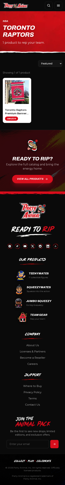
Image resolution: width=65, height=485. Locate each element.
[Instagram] (10, 246)
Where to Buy (32, 386)
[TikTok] (17, 246)
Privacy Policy (32, 392)
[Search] (49, 5)
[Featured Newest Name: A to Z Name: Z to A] (50, 63)
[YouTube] (25, 246)
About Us (32, 345)
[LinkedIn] (48, 246)
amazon (11, 119)
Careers (32, 364)
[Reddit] (40, 246)
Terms (32, 398)
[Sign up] (54, 444)
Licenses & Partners (32, 351)
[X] (32, 246)
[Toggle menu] (58, 5)
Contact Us (32, 404)
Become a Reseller (32, 357)
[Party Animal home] (16, 5)
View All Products (30, 179)
